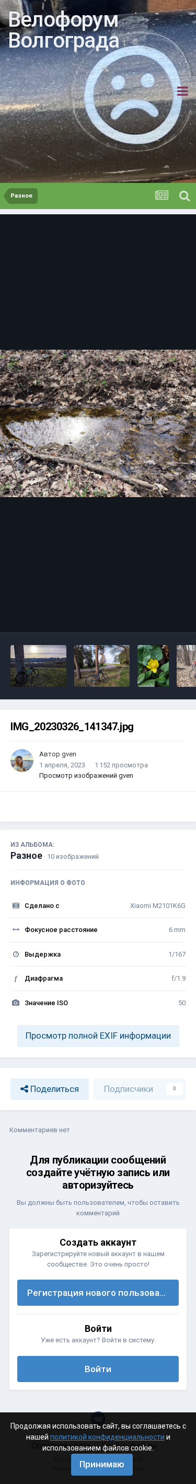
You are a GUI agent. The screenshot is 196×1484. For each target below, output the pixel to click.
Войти (98, 1369)
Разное (26, 855)
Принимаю (101, 1464)
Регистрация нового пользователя (103, 1292)
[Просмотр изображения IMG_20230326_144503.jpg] (153, 666)
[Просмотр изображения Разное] (38, 666)
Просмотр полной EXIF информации (98, 1035)
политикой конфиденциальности (107, 1437)
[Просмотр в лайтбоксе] (98, 423)
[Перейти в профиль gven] (21, 760)
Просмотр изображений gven (86, 775)
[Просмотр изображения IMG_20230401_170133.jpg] (102, 666)
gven (69, 754)
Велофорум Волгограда (63, 30)
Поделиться (53, 1089)
